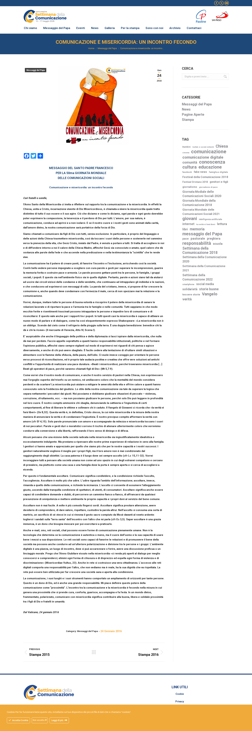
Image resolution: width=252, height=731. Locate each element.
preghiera (213, 238)
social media (205, 284)
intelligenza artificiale (210, 219)
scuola (218, 243)
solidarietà (189, 289)
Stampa (188, 120)
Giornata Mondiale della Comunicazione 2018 (198, 203)
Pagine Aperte (193, 114)
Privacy (179, 701)
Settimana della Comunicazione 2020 (204, 259)
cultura (189, 167)
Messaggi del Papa (35, 70)
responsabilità (196, 243)
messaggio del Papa (202, 234)
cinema (185, 153)
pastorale (198, 238)
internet (188, 224)
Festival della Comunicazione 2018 (205, 177)
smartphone (188, 284)
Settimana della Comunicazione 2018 (200, 250)
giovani (189, 218)
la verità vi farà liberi (205, 224)
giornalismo (189, 186)
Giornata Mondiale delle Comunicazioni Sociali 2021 (201, 212)
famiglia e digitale (218, 172)
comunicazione (208, 151)
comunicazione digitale (202, 157)
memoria (197, 229)
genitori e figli (219, 181)
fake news (200, 172)
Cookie (180, 694)
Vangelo (209, 294)
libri (185, 229)
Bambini (186, 147)
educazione (210, 167)
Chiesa (222, 146)
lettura (222, 224)
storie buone (209, 289)
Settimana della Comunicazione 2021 (203, 268)
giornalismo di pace (208, 187)
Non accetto (39, 720)
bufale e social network (203, 147)
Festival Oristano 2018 (195, 182)
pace (185, 238)
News (186, 109)
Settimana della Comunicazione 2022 (197, 277)
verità (187, 299)
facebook (187, 172)
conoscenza (212, 162)
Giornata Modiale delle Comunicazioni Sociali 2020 (201, 194)
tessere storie (191, 294)
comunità (189, 162)
